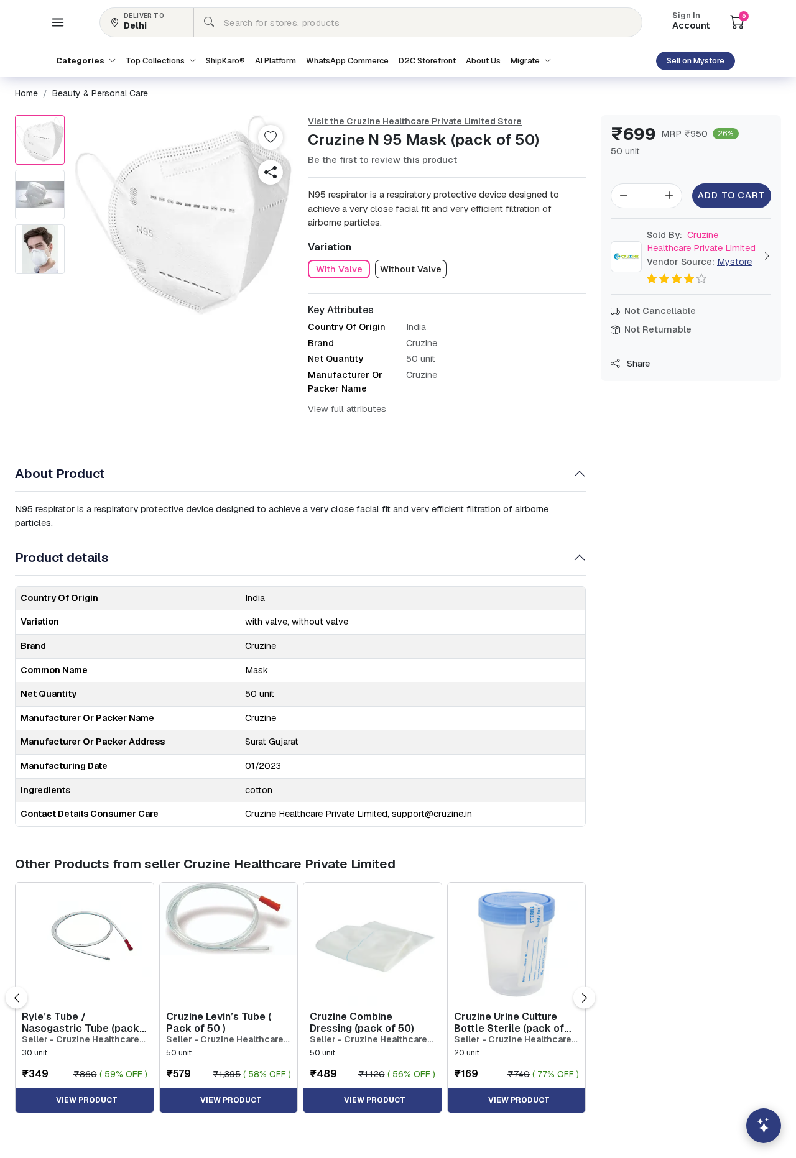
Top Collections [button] (156, 60)
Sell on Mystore (695, 60)
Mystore (734, 261)
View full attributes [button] (347, 409)
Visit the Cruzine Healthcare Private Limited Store (415, 121)
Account (691, 22)
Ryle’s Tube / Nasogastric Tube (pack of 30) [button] (80, 1022)
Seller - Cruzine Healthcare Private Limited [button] (80, 1039)
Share (637, 363)
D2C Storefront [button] (427, 60)
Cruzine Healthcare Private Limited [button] (701, 241)
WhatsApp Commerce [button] (347, 60)
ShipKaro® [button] (225, 60)
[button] (58, 22)
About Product (59, 473)
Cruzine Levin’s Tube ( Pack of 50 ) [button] (218, 1022)
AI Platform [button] (275, 60)
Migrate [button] (526, 60)
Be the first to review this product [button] (382, 159)
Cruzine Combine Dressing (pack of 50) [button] (362, 1022)
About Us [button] (483, 60)
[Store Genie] (763, 1125)
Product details (62, 557)
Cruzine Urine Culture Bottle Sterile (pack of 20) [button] (509, 1022)
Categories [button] (81, 60)
